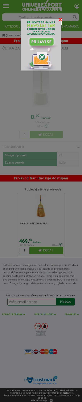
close (60, 20)
